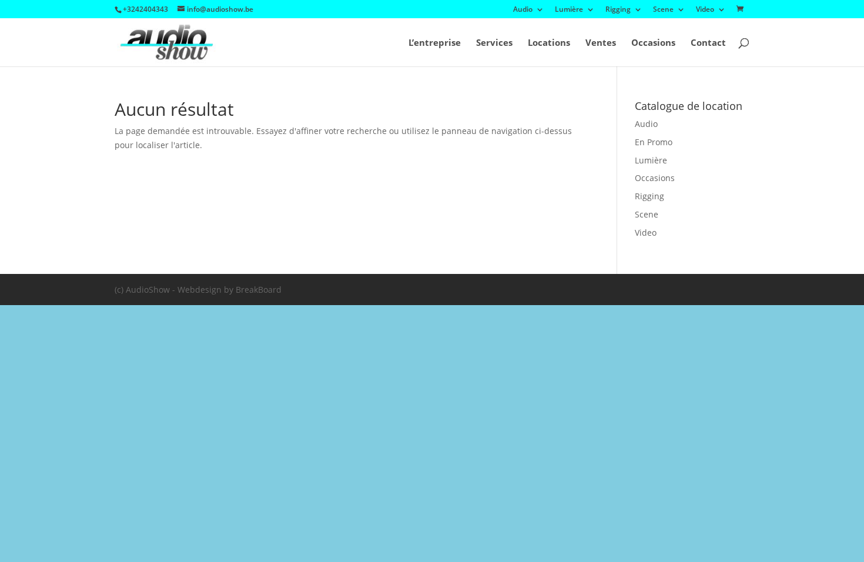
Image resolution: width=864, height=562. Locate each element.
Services (494, 43)
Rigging (618, 10)
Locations (549, 43)
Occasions (653, 43)
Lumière (569, 10)
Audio (523, 10)
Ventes (600, 43)
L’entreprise (434, 43)
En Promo (653, 142)
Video (705, 10)
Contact (708, 43)
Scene (663, 10)
